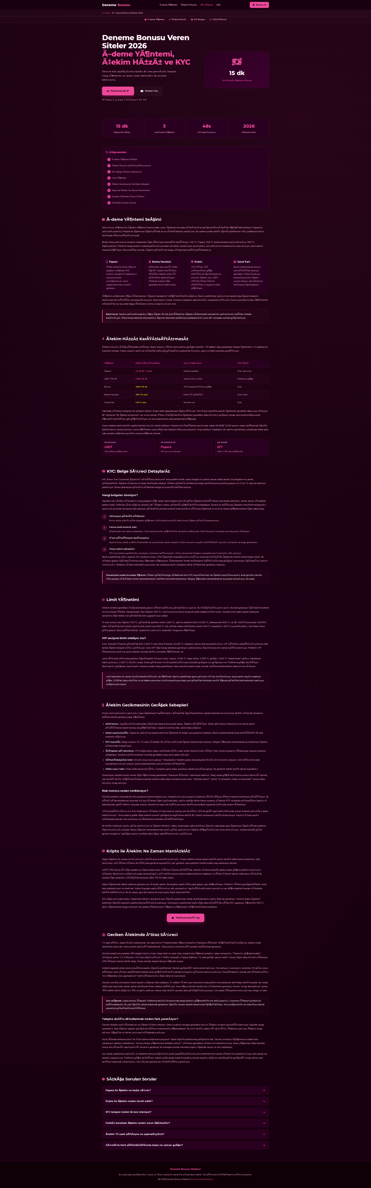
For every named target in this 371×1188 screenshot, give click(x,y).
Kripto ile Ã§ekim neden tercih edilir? (129, 1101)
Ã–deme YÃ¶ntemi (168, 4)
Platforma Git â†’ (120, 91)
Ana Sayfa (106, 13)
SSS (218, 4)
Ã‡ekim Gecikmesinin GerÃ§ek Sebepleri (129, 184)
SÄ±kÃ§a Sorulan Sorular (122, 202)
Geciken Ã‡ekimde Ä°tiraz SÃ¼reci (126, 196)
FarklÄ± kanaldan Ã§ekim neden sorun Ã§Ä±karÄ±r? (138, 1123)
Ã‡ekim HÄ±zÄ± (189, 4)
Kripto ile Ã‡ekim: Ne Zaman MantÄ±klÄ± (129, 190)
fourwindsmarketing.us (202, 1179)
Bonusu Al (261, 4)
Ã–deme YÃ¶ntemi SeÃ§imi (123, 159)
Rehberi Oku (151, 91)
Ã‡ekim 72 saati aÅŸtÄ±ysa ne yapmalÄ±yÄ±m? (135, 1134)
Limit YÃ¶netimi (117, 178)
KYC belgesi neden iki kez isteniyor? (128, 1112)
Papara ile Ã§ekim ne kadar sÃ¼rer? (128, 1090)
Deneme (116, 5)
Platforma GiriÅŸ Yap (188, 917)
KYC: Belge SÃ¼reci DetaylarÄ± (125, 171)
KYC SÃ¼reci (206, 4)
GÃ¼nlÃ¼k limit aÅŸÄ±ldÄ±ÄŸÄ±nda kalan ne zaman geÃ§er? (144, 1145)
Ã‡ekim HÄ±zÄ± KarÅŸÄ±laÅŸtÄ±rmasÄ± (130, 165)
